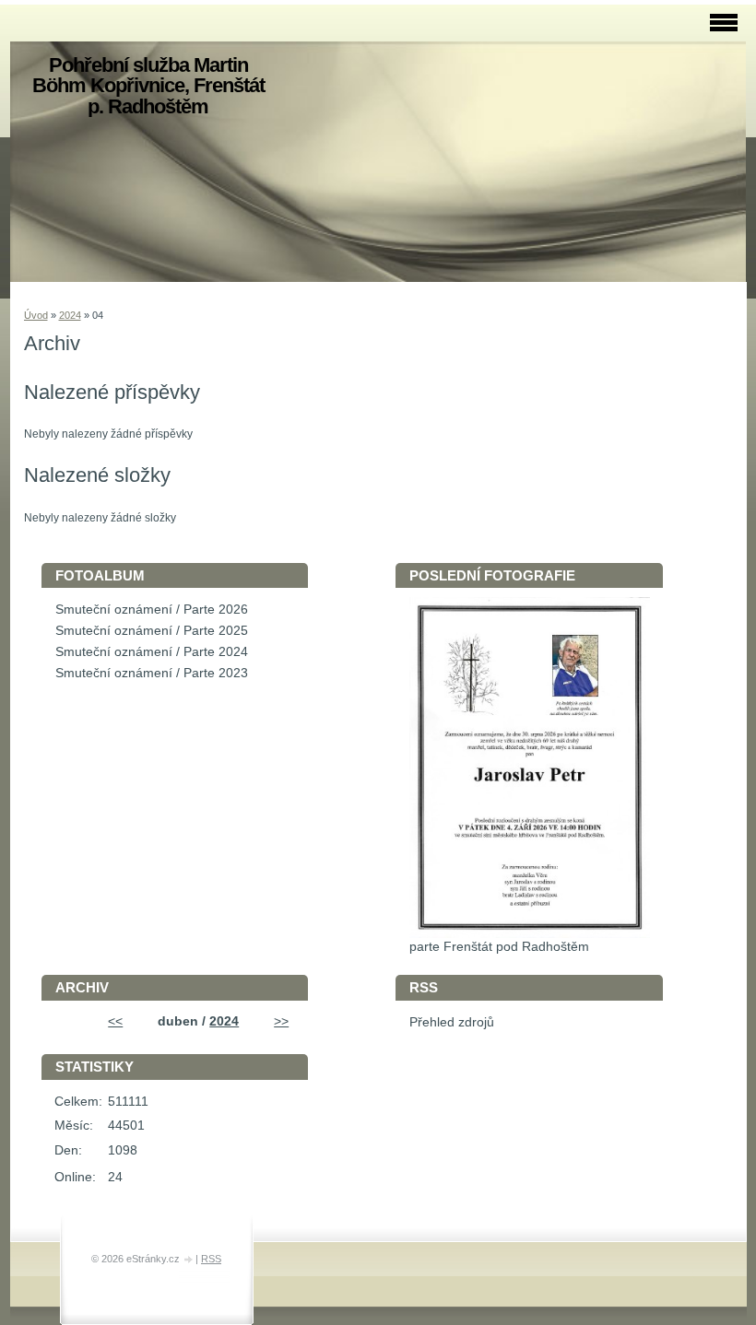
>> (281, 1021)
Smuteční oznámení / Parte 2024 (151, 652)
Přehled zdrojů (451, 1022)
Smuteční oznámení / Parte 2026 (151, 609)
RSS (211, 1258)
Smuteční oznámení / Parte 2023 (151, 673)
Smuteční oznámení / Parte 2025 (151, 631)
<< (115, 1021)
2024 (70, 315)
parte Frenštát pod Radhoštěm (499, 947)
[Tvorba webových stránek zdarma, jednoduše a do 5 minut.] (189, 1260)
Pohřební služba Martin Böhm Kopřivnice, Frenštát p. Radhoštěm (148, 85)
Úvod (36, 315)
